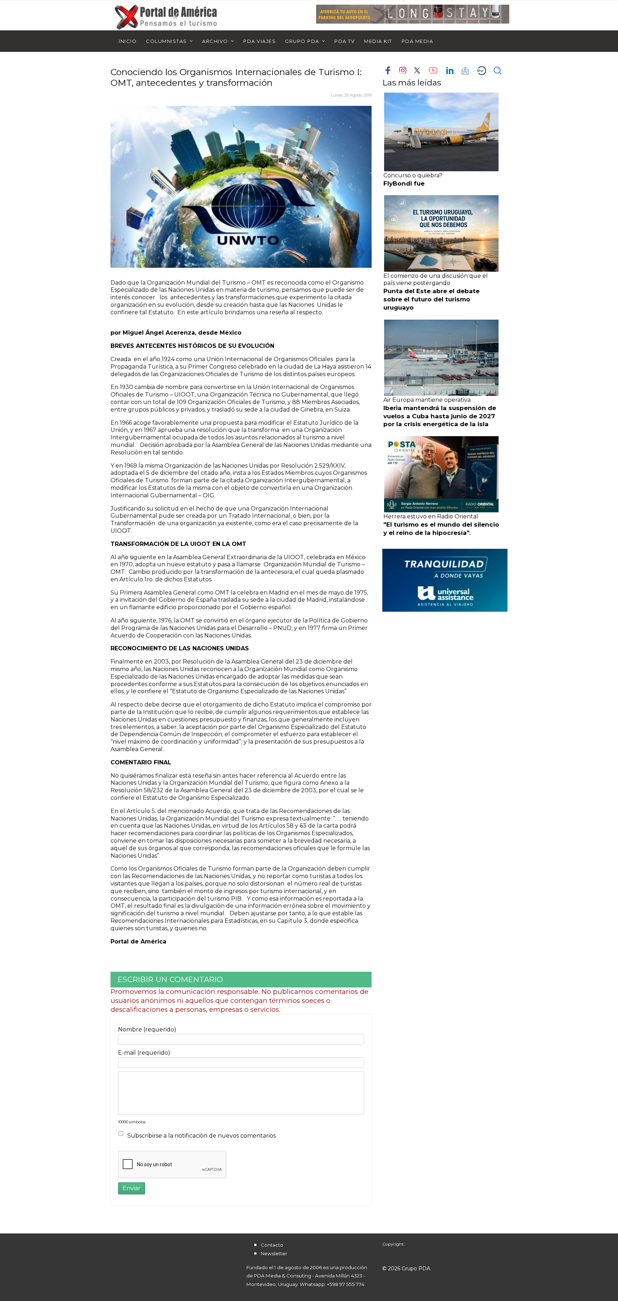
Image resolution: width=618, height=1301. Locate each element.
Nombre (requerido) (147, 1029)
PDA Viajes (259, 41)
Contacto (272, 1245)
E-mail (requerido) (144, 1052)
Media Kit (378, 41)
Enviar (132, 1188)
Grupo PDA (302, 41)
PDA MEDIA (417, 41)
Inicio (128, 41)
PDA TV (344, 41)
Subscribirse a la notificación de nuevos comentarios (201, 1135)
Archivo (215, 41)
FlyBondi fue (404, 183)
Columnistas (166, 41)
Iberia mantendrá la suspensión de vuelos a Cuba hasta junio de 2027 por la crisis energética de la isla (439, 416)
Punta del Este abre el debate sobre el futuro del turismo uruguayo (431, 299)
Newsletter (274, 1253)
